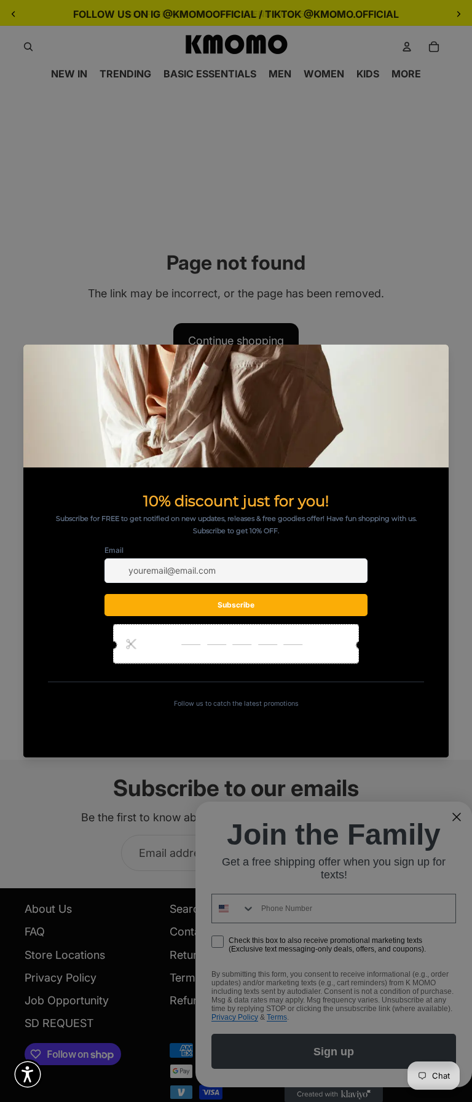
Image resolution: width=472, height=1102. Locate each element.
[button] (27, 1074)
